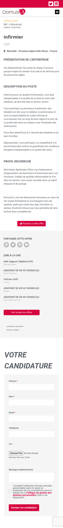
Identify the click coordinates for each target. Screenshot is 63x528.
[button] (57, 12)
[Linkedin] (56, 3)
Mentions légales (13, 330)
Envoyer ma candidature (24, 507)
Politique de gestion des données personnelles (32, 494)
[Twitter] (50, 3)
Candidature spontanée (15, 326)
